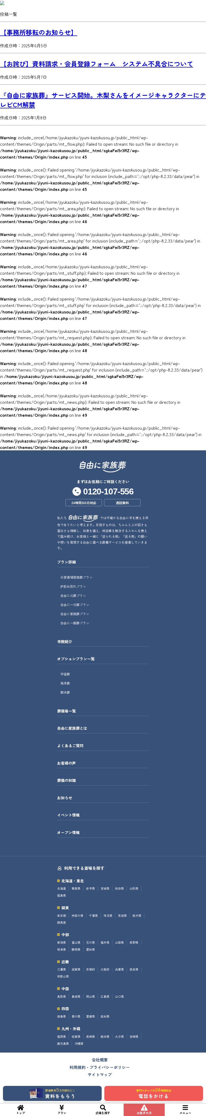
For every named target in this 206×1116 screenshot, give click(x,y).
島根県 (76, 996)
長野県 (134, 942)
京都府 (90, 969)
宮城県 (105, 888)
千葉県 (93, 916)
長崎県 (90, 1037)
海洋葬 (65, 683)
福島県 (61, 895)
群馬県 (61, 923)
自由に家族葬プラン (74, 613)
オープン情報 (68, 832)
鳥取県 (61, 996)
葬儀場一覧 (66, 711)
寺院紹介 (64, 641)
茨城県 (122, 916)
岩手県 (90, 888)
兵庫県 (119, 969)
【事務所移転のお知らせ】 (38, 32)
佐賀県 (76, 1037)
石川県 (90, 942)
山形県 (134, 888)
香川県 (76, 1016)
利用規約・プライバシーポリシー (99, 1067)
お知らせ (64, 797)
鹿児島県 (63, 1044)
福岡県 (61, 1037)
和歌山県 (63, 976)
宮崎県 (134, 1037)
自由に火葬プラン (73, 595)
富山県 (76, 942)
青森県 (76, 888)
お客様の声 (66, 763)
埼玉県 (108, 916)
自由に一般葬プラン (74, 623)
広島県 (105, 996)
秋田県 (119, 888)
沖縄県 (79, 1044)
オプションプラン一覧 (76, 658)
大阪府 (105, 969)
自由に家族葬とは (72, 728)
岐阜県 (61, 949)
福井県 (105, 942)
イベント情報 (68, 815)
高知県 (105, 1016)
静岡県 (76, 949)
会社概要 (100, 1059)
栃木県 (137, 916)
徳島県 (61, 1016)
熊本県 (105, 1037)
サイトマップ (100, 1074)
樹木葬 (65, 692)
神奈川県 (77, 916)
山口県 (119, 996)
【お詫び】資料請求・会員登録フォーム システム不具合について (96, 63)
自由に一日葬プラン (74, 604)
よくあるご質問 (70, 745)
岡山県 (90, 996)
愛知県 (90, 949)
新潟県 (61, 942)
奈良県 (134, 969)
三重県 (61, 969)
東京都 (61, 916)
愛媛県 (90, 1016)
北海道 (61, 888)
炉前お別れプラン (73, 586)
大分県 (119, 1037)
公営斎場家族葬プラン (76, 577)
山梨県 (119, 942)
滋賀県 (76, 969)
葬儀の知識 (66, 780)
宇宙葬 (65, 674)
